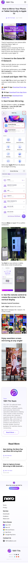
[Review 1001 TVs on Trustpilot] (14, 556)
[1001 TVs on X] (14, 554)
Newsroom (6, 518)
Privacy (5, 507)
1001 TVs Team (11, 18)
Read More (11, 432)
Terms (4, 505)
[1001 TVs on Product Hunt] (18, 556)
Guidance (5, 516)
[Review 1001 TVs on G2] (16, 556)
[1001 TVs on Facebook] (18, 554)
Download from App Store (18, 92)
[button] (25, 2)
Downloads (6, 514)
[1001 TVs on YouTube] (16, 554)
